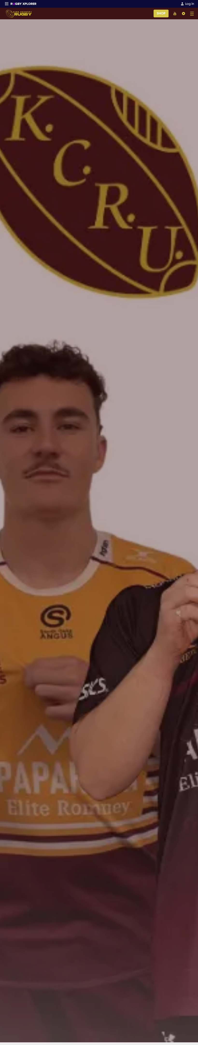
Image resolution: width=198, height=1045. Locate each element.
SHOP (161, 13)
